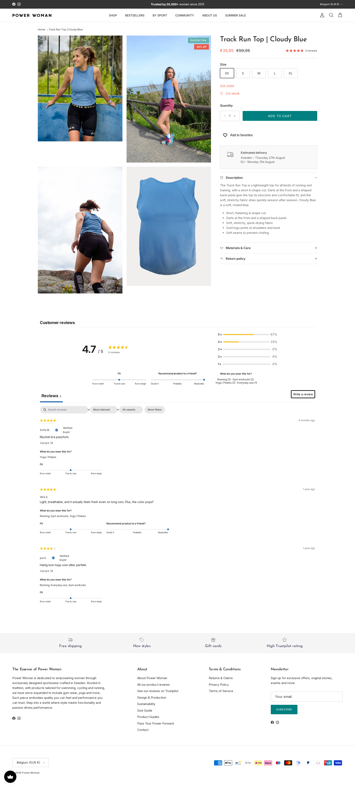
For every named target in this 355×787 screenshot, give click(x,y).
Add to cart (280, 116)
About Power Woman (152, 678)
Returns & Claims (221, 678)
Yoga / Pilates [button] (48, 457)
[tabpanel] (177, 507)
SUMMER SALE (235, 15)
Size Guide (144, 710)
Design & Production (151, 697)
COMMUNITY (184, 15)
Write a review (303, 394)
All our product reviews (153, 685)
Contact (143, 730)
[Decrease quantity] (223, 115)
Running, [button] (45, 516)
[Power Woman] (31, 15)
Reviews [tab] (51, 395)
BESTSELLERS (134, 15)
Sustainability (146, 704)
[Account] (321, 15)
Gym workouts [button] (77, 585)
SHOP (113, 15)
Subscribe (284, 709)
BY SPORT (160, 15)
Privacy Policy (219, 685)
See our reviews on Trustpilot (157, 691)
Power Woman (30, 772)
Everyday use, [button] (59, 585)
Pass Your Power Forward (155, 723)
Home (41, 29)
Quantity (226, 105)
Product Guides (148, 717)
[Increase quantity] (235, 115)
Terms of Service (221, 691)
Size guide (227, 85)
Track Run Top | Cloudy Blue (66, 29)
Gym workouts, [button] (60, 516)
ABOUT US (209, 15)
